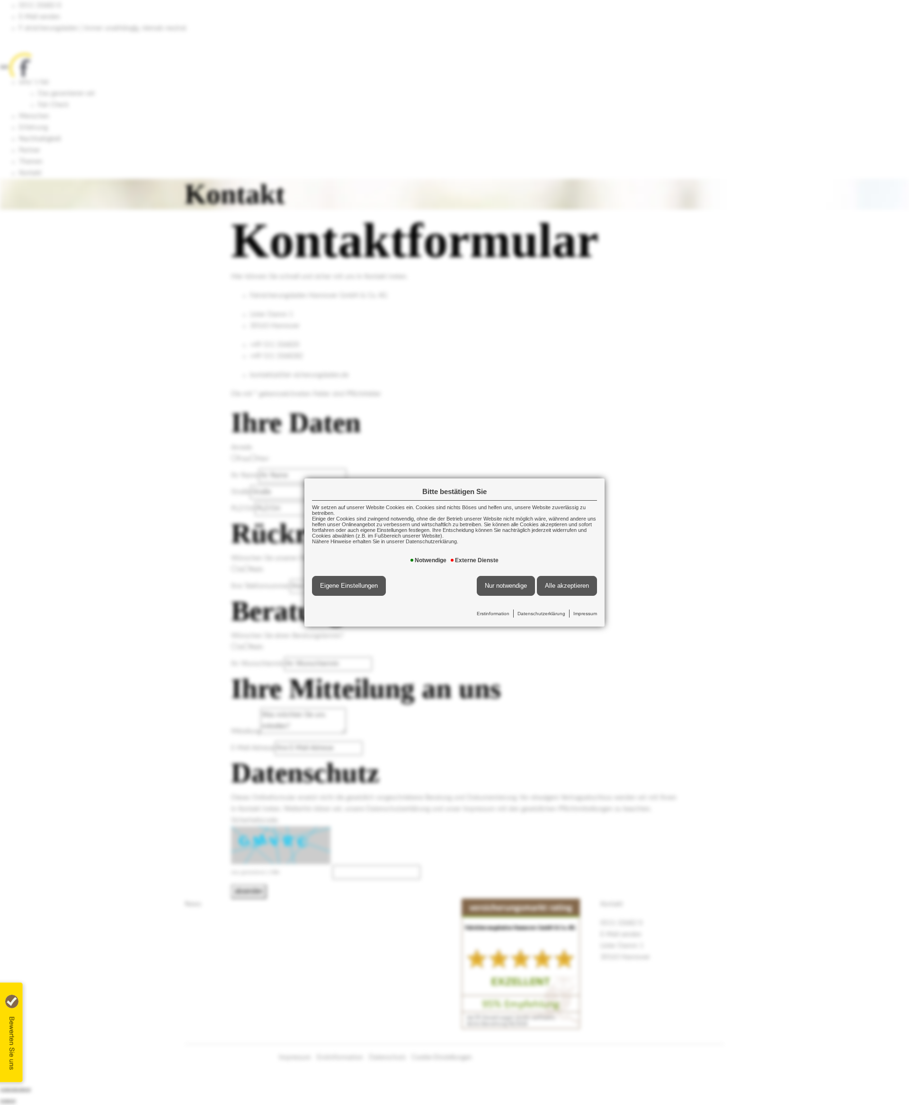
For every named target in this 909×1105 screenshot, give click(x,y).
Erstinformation (493, 613)
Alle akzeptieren (567, 585)
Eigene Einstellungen (349, 585)
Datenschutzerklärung (541, 613)
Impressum (585, 613)
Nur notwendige (506, 585)
